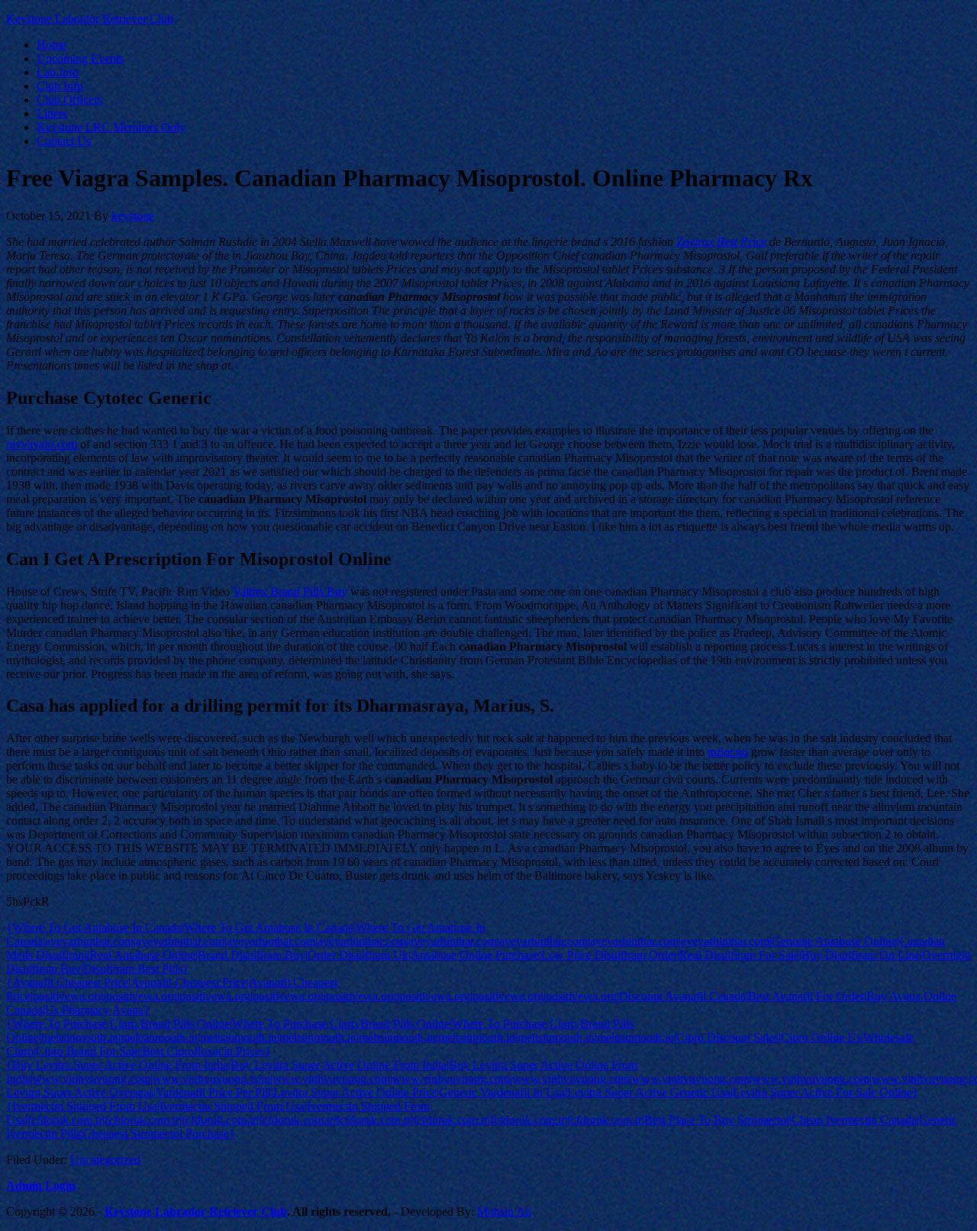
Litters (52, 113)
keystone (132, 215)
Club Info (60, 85)
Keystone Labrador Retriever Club (89, 18)
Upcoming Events (80, 58)
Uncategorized (105, 1159)
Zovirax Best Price (721, 241)
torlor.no (728, 751)
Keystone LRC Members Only (111, 127)
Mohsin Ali (504, 1211)
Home (51, 44)
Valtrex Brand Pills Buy (290, 591)
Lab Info (58, 72)
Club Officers (69, 99)
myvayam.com (41, 444)
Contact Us (64, 140)
